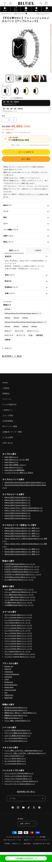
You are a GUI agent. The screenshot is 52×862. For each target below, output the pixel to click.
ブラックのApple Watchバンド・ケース (18, 617)
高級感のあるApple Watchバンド (15, 715)
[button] (4, 3)
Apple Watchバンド (11, 457)
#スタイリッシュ (33, 331)
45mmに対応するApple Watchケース (17, 502)
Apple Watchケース (11, 462)
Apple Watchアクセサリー (13, 467)
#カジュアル (19, 331)
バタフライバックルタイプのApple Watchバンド (21, 781)
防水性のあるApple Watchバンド (15, 707)
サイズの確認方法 (16, 98)
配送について (14, 250)
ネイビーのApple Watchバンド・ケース (18, 638)
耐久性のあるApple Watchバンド (15, 710)
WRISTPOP (8, 698)
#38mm (7, 309)
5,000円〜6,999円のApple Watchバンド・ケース (21, 569)
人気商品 (5, 388)
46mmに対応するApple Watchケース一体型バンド (22, 531)
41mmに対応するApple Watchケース (17, 513)
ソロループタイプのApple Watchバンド (18, 779)
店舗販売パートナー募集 (12, 432)
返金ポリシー (28, 840)
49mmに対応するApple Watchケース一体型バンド (22, 528)
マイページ (6, 399)
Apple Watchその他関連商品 (14, 470)
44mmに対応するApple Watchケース (17, 505)
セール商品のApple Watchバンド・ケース (18, 579)
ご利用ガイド (7, 410)
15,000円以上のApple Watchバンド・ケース (20, 577)
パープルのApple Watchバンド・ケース (18, 636)
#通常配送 (39, 335)
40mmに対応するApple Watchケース (17, 516)
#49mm (34, 326)
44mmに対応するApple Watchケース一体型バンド (22, 536)
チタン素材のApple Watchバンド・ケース (18, 595)
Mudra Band (8, 687)
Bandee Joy (8, 666)
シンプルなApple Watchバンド (15, 763)
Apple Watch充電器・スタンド (15, 465)
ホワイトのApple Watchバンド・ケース (18, 615)
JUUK (6, 679)
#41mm (16, 318)
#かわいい (8, 331)
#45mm (16, 326)
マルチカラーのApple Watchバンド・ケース (19, 654)
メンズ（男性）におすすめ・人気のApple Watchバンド (23, 750)
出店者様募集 (7, 421)
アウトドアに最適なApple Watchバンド (18, 733)
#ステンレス (9, 335)
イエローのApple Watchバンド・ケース (18, 625)
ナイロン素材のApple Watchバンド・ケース (19, 597)
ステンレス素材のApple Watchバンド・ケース (20, 592)
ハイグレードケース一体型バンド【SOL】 (18, 473)
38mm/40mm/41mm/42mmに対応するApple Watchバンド (25, 482)
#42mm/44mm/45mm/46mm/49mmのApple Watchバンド (25, 322)
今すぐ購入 (26, 159)
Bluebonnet (8, 682)
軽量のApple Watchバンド (13, 718)
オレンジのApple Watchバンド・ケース (18, 633)
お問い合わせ (7, 443)
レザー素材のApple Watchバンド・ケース (18, 589)
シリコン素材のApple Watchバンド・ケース (19, 600)
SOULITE (7, 669)
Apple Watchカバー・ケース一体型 (16, 459)
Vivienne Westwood (11, 674)
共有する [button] (8, 348)
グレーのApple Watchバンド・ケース (17, 651)
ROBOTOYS (8, 695)
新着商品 (5, 393)
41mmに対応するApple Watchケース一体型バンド (21, 549)
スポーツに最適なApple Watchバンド (17, 736)
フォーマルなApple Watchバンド (15, 741)
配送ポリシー (17, 843)
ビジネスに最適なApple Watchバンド (17, 730)
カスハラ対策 (7, 415)
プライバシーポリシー (42, 840)
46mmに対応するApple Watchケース (17, 500)
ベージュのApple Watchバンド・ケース (18, 643)
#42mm (25, 318)
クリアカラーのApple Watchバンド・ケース (19, 657)
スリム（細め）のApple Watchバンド (17, 720)
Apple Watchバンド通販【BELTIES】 (13, 14)
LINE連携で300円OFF (24, 858)
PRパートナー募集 (9, 426)
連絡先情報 (27, 843)
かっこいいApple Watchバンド (15, 758)
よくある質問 (7, 437)
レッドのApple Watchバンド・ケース (17, 620)
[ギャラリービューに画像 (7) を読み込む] (43, 78)
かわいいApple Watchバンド (14, 756)
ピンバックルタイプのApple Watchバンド (18, 773)
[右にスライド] (49, 79)
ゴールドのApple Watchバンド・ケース (18, 649)
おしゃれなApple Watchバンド (15, 761)
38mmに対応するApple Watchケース (17, 518)
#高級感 (7, 340)
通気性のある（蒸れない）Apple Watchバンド (20, 713)
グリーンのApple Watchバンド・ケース (18, 628)
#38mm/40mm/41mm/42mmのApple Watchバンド (23, 313)
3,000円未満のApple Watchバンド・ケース (19, 564)
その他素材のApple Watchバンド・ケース (18, 605)
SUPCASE (8, 677)
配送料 (8, 132)
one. (6, 692)
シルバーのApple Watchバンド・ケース (18, 646)
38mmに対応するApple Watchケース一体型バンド (22, 554)
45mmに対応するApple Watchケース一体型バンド (22, 533)
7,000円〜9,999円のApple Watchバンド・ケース (21, 572)
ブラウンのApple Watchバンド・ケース (18, 641)
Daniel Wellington (10, 685)
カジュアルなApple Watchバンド (15, 738)
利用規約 (7, 843)
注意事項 (38, 250)
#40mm (7, 318)
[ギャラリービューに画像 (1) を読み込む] (9, 78)
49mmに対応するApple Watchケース (17, 497)
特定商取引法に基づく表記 (41, 843)
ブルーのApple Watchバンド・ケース (17, 622)
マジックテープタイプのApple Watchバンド (19, 784)
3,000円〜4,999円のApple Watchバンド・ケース (21, 566)
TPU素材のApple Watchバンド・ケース (18, 602)
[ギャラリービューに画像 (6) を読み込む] (35, 78)
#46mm (25, 326)
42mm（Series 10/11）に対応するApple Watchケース (23, 508)
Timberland (8, 672)
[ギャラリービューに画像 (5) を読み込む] (26, 78)
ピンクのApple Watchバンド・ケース (17, 630)
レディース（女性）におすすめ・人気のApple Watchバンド (25, 753)
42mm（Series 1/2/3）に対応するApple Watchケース (23, 510)
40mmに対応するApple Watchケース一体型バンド (22, 551)
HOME (5, 383)
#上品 (31, 335)
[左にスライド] (2, 79)
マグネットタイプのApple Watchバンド (18, 776)
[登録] (42, 798)
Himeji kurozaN (10, 690)
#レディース (21, 335)
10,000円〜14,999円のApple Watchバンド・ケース (22, 574)
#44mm (7, 326)
